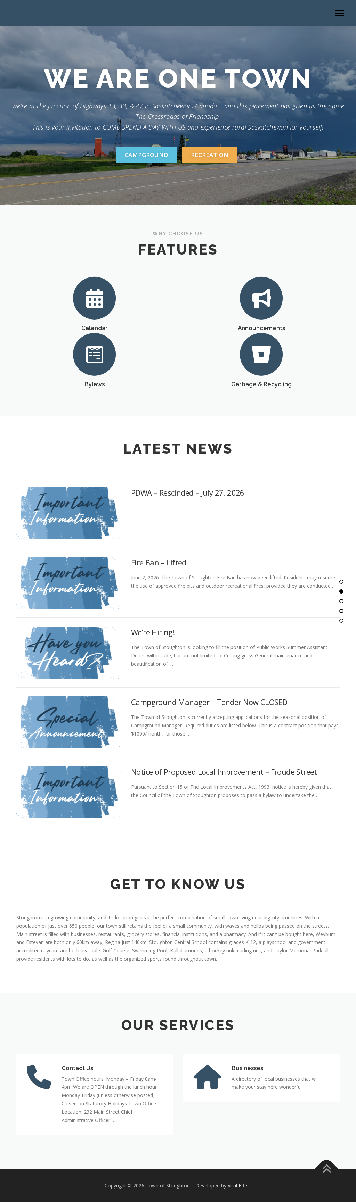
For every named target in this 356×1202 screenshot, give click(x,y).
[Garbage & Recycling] (261, 354)
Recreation (209, 155)
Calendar (94, 327)
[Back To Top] (326, 1169)
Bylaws (94, 384)
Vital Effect (239, 1185)
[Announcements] (261, 297)
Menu (339, 13)
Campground (146, 155)
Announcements (261, 327)
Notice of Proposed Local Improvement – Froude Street (224, 771)
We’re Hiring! (153, 632)
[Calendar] (94, 297)
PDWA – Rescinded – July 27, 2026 (187, 492)
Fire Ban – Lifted (158, 562)
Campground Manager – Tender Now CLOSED (209, 702)
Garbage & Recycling (261, 384)
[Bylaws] (94, 354)
